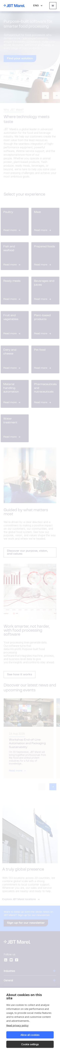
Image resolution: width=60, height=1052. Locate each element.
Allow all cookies (30, 1034)
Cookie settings (30, 1044)
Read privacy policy (17, 1025)
